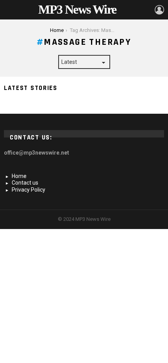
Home (19, 176)
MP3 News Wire (77, 9)
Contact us (25, 183)
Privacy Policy (28, 190)
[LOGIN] (159, 10)
